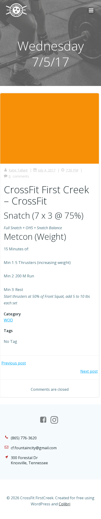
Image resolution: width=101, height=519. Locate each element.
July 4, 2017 (46, 170)
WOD (8, 320)
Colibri (64, 504)
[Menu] (91, 11)
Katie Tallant (18, 170)
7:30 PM (72, 170)
